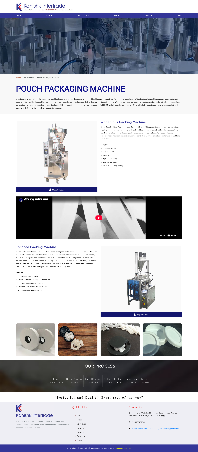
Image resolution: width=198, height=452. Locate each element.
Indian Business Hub (123, 448)
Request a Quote (57, 189)
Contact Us (148, 15)
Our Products (81, 424)
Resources (80, 428)
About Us (49, 15)
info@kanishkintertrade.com (143, 429)
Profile (79, 419)
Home (18, 15)
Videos (116, 15)
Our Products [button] (82, 15)
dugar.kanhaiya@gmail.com (167, 429)
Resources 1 (81, 432)
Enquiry (179, 15)
